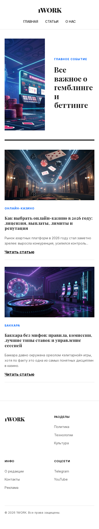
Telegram (61, 471)
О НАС (70, 21)
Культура (61, 443)
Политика (61, 427)
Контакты (12, 479)
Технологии (63, 435)
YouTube (61, 479)
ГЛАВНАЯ (30, 21)
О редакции (14, 471)
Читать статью (19, 252)
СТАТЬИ (51, 21)
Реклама (11, 488)
